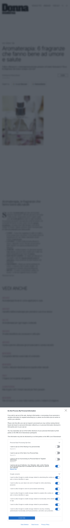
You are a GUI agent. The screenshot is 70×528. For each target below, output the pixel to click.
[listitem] (35, 443)
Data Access (35, 524)
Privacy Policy (45, 524)
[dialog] (35, 467)
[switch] (57, 446)
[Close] (66, 411)
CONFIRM (22, 518)
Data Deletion (25, 524)
